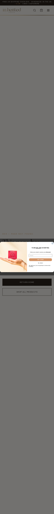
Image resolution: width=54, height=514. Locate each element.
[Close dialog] (52, 243)
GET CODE (40, 259)
